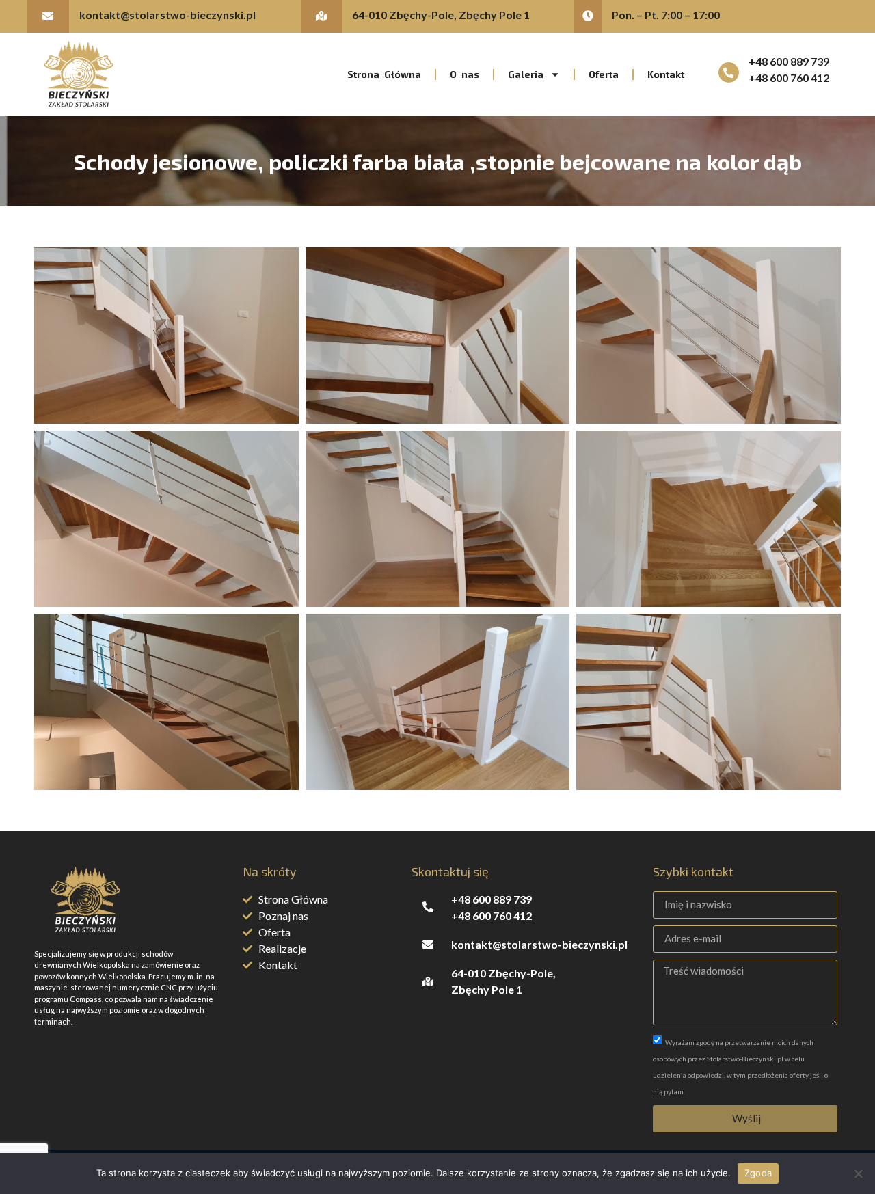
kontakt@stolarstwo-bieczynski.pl (167, 14)
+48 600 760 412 (789, 77)
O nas (464, 74)
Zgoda (758, 1172)
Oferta (604, 74)
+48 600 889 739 (789, 61)
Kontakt (665, 74)
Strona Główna (384, 74)
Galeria (525, 74)
